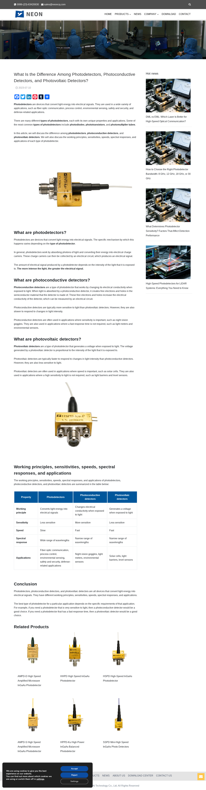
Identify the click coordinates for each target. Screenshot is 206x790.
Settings (74, 781)
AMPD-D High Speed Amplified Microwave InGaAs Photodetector (29, 681)
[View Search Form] (189, 4)
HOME (108, 14)
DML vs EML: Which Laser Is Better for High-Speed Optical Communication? (166, 119)
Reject (74, 775)
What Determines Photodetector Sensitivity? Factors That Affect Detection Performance (168, 231)
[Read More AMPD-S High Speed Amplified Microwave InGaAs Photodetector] (33, 717)
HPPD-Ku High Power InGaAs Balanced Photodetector (72, 746)
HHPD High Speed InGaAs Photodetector (74, 678)
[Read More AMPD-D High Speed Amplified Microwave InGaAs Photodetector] (33, 651)
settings (40, 779)
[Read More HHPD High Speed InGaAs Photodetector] (76, 651)
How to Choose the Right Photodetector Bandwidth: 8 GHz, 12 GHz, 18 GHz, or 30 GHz (168, 174)
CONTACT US (164, 775)
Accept (74, 768)
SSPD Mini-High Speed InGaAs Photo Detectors (116, 744)
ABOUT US (119, 775)
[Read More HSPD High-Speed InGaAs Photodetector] (118, 651)
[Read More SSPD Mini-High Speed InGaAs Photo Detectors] (118, 717)
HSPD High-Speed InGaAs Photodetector (117, 678)
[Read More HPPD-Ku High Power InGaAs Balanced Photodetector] (76, 717)
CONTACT (185, 14)
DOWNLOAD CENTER (140, 775)
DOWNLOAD (169, 14)
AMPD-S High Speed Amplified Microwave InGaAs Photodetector (29, 746)
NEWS (137, 14)
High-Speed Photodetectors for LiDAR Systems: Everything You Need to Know (167, 285)
